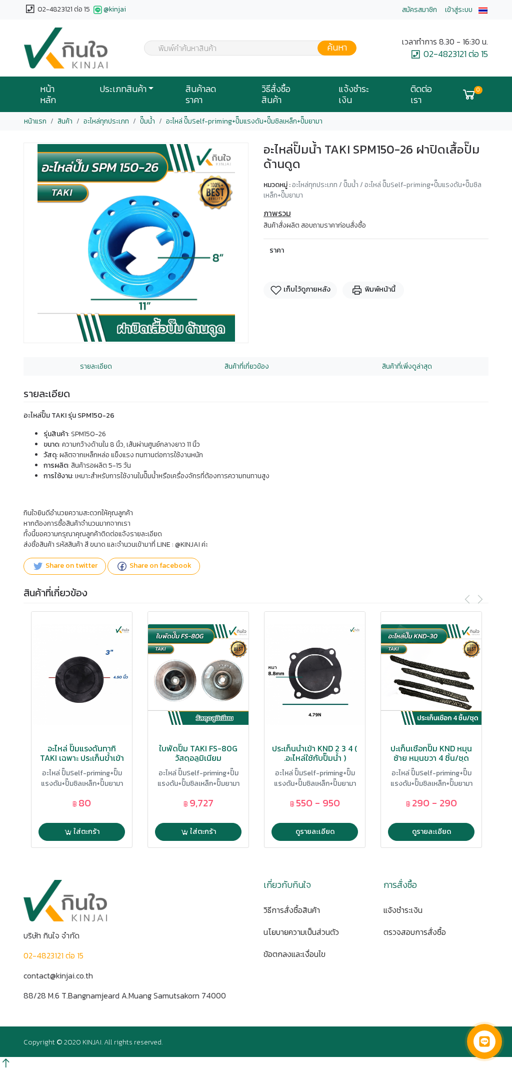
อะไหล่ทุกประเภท (106, 121)
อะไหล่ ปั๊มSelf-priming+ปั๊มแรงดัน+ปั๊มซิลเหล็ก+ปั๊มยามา (244, 121)
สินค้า (65, 121)
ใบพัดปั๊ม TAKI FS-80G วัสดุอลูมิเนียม (198, 753)
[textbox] (244, 49)
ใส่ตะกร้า (86, 831)
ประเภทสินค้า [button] (123, 89)
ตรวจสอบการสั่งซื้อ (415, 932)
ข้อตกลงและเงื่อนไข (295, 954)
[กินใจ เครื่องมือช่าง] (66, 48)
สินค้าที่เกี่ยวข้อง (246, 366)
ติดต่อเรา (421, 95)
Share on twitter (71, 565)
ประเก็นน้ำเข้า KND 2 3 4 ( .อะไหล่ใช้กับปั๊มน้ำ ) (315, 753)
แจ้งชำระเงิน (353, 95)
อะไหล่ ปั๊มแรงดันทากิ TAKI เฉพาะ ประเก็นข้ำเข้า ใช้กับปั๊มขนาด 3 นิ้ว (82, 758)
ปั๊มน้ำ (147, 121)
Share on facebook (160, 565)
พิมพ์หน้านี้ (379, 289)
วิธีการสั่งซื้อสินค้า (292, 910)
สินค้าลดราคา (201, 95)
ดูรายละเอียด (315, 831)
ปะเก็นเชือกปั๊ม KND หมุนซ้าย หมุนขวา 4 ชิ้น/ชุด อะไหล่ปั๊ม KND (431, 758)
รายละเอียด (96, 366)
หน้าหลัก (48, 95)
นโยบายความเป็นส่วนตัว (301, 932)
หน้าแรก (35, 121)
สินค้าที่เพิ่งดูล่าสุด (407, 366)
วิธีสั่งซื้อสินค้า (276, 95)
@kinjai (115, 9)
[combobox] (244, 48)
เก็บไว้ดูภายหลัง (306, 289)
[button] (483, 10)
